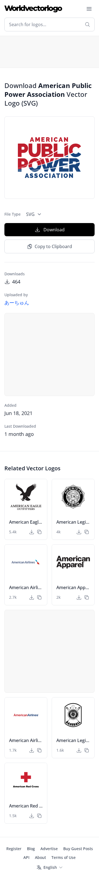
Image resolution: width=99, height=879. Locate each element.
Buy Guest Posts (78, 848)
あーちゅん (16, 302)
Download (54, 230)
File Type (12, 214)
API (26, 857)
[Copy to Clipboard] (39, 532)
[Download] (31, 532)
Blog (31, 848)
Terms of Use (63, 857)
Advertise (49, 848)
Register (13, 848)
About (40, 857)
